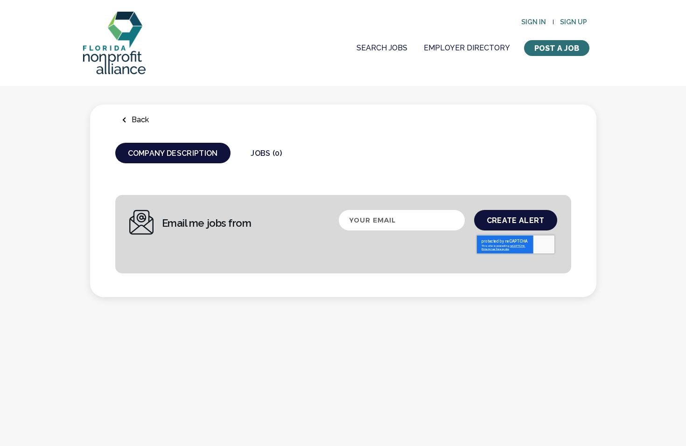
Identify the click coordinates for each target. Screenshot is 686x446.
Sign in (533, 22)
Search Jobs (382, 47)
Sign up (573, 22)
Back (139, 119)
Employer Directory (467, 47)
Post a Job (556, 48)
